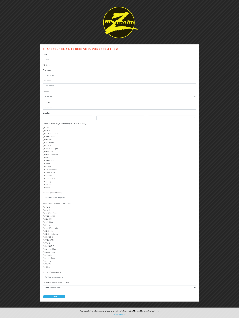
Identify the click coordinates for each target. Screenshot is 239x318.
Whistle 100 (50, 137)
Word (47, 163)
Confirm (48, 65)
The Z (47, 128)
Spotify (48, 181)
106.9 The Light (51, 148)
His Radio (49, 151)
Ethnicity (46, 102)
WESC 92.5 (49, 160)
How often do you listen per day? (56, 283)
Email (45, 54)
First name (47, 70)
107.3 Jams (49, 142)
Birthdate (46, 113)
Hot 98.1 (48, 139)
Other (47, 187)
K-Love (48, 145)
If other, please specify (52, 272)
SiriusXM (48, 175)
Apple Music (50, 172)
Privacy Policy (119, 314)
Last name (47, 81)
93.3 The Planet (51, 134)
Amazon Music (51, 169)
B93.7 (47, 131)
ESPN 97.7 (49, 166)
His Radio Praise (51, 154)
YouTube (49, 184)
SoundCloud (50, 178)
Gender (46, 91)
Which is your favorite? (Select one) (57, 203)
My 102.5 (49, 157)
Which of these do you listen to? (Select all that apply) (65, 124)
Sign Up (54, 297)
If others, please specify (52, 192)
